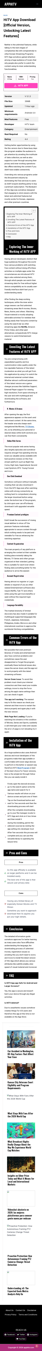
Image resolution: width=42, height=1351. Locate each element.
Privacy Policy (10, 1314)
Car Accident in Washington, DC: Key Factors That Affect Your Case (21, 1054)
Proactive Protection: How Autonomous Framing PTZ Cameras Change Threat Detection (20, 1260)
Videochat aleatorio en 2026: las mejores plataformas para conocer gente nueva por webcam (20, 1214)
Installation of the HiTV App (19, 228)
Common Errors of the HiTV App (21, 225)
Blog (6, 15)
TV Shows (29, 426)
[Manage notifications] (37, 1346)
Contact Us (20, 1310)
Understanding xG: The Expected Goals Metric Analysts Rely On (18, 1291)
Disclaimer (31, 1310)
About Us (9, 1310)
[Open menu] (37, 4)
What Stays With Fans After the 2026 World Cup (20, 1115)
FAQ (9, 237)
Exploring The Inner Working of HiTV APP (19, 215)
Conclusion (12, 234)
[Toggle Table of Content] (32, 210)
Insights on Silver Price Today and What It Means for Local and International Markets (21, 1180)
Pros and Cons (13, 231)
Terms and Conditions (28, 1314)
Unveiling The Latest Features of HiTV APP (21, 220)
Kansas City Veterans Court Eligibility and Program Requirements (20, 1085)
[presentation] (21, 1039)
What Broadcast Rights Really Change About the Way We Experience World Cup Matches (19, 1146)
